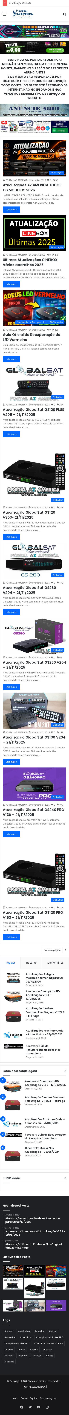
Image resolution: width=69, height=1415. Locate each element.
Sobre (24, 1398)
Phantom (22, 1355)
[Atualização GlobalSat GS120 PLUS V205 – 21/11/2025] (13, 1284)
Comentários (55, 962)
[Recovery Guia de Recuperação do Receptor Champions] (13, 1046)
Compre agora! (48, 1398)
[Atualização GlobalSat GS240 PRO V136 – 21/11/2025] (56, 1305)
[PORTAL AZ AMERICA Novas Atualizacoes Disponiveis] (22, 14)
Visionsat (9, 1361)
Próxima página (52, 950)
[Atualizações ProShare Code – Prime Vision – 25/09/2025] (13, 1035)
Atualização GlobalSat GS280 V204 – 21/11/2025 (29, 590)
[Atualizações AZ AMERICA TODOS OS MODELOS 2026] (13, 1271)
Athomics (39, 1331)
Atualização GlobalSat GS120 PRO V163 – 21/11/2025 (33, 915)
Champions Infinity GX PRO (49, 1337)
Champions (25, 1337)
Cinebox (9, 1349)
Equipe (34, 1398)
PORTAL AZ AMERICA (16, 180)
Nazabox (9, 1355)
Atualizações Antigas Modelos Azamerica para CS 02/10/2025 (44, 977)
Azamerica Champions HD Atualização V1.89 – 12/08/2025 (43, 995)
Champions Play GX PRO (17, 1343)
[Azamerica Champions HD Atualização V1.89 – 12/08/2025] (13, 996)
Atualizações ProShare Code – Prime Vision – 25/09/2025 (44, 1032)
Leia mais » (11, 209)
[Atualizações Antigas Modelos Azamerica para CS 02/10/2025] (13, 977)
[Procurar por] (64, 15)
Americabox (24, 1331)
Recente (31, 962)
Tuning (49, 1355)
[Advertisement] (34, 58)
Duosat (21, 1349)
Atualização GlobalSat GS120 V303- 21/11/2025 (29, 515)
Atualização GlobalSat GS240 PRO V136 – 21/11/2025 (33, 812)
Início (15, 1398)
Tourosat (36, 1355)
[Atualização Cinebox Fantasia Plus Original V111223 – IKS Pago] (13, 1016)
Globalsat (47, 1349)
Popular (10, 962)
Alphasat (9, 1331)
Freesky (34, 1349)
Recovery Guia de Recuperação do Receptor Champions (43, 1049)
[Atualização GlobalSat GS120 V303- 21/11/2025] (34, 1288)
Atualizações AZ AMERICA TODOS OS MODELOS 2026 (32, 188)
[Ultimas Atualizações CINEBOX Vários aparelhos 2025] (34, 1271)
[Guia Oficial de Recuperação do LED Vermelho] (56, 1271)
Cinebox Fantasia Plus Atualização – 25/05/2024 (42, 1150)
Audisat (52, 1331)
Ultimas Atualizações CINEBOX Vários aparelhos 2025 (30, 262)
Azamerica (10, 1337)
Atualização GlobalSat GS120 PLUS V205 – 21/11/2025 (38, 3)
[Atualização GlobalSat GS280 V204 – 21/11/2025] (56, 1284)
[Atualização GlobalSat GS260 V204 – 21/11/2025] (13, 1305)
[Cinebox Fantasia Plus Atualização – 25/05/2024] (12, 1156)
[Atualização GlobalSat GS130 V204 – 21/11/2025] (34, 1305)
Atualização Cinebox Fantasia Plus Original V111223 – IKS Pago (45, 1012)
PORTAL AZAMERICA (34, 1386)
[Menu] (4, 15)
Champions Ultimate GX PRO (48, 1343)
